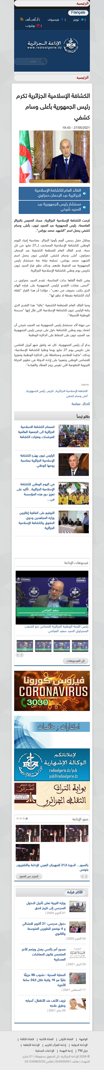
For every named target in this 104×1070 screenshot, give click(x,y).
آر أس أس (31, 19)
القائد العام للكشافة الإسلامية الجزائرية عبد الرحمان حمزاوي (58, 193)
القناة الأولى (66, 1039)
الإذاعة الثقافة (31, 1045)
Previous (17, 654)
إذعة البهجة (66, 1051)
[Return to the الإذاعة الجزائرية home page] (52, 39)
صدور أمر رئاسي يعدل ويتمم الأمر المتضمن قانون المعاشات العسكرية (44, 955)
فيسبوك (53, 20)
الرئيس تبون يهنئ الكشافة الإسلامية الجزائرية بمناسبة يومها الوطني (37, 461)
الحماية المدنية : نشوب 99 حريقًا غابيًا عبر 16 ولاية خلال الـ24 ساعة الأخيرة (44, 980)
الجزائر (86, 404)
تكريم (50, 391)
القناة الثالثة (27, 1039)
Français (78, 13)
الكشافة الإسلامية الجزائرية (72, 391)
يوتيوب (30, 26)
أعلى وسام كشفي (77, 396)
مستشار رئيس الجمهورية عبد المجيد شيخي (59, 207)
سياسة (76, 404)
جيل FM (83, 1051)
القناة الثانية (46, 1039)
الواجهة (83, 1039)
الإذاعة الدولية (79, 1045)
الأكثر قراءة (75, 892)
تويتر (76, 20)
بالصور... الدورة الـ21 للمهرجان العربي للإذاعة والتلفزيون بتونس (52, 867)
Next (22, 654)
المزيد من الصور (28, 876)
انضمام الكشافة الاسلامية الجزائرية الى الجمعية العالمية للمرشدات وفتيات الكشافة (36, 432)
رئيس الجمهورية (36, 391)
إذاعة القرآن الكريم (55, 1045)
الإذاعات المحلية (44, 1051)
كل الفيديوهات (76, 661)
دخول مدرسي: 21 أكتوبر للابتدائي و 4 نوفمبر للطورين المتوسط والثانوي (44, 929)
